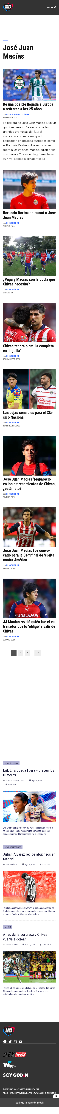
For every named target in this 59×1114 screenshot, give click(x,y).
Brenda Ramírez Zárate (17, 114)
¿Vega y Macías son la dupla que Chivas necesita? (29, 281)
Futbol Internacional (13, 847)
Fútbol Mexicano (11, 763)
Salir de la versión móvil (29, 1102)
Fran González (12, 945)
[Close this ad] (56, 1096)
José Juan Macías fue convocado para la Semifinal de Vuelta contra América (28, 555)
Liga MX (7, 927)
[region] (29, 25)
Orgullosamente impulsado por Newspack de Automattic (29, 1093)
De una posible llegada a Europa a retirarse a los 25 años (28, 106)
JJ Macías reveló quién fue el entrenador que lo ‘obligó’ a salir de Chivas (29, 626)
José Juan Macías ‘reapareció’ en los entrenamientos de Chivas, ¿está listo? (29, 484)
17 (38, 652)
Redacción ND (12, 223)
